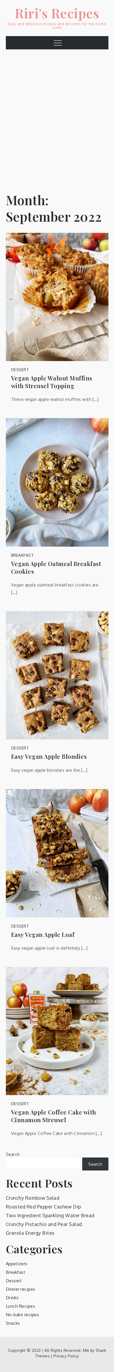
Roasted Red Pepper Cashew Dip (43, 1207)
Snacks (13, 1323)
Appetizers (17, 1263)
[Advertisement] (57, 117)
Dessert (20, 369)
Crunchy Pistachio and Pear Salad (44, 1224)
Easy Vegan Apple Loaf (43, 934)
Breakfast (22, 555)
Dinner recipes (20, 1289)
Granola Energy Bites (30, 1233)
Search (13, 1154)
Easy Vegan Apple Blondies (49, 756)
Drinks (12, 1297)
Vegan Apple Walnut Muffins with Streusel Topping (51, 381)
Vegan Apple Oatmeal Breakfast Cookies (56, 567)
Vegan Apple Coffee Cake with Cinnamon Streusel (53, 1116)
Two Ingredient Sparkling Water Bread (50, 1215)
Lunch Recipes (20, 1306)
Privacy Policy (66, 1356)
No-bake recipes (22, 1314)
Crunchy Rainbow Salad (33, 1198)
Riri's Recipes (57, 13)
